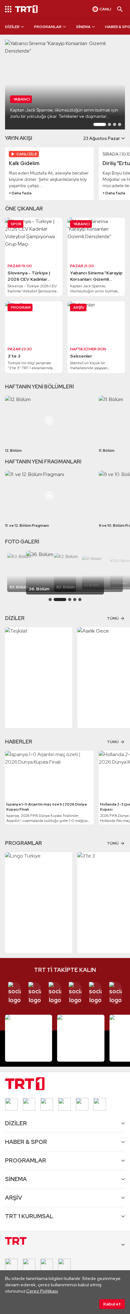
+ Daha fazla (20, 193)
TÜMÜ (113, 618)
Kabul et (112, 1304)
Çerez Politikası (42, 1291)
